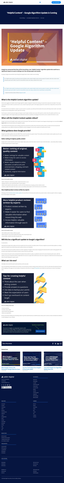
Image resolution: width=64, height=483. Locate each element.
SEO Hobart (35, 465)
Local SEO (34, 383)
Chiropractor (3, 407)
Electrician (3, 410)
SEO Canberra (4, 465)
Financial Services (4, 412)
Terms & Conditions (15, 478)
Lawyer (3, 415)
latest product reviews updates (16, 193)
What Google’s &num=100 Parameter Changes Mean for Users (10, 358)
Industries (34, 416)
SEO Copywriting (35, 395)
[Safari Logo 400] (8, 1)
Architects (3, 405)
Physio (3, 418)
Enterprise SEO (35, 386)
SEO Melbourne (4, 469)
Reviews (34, 405)
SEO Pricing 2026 (4, 448)
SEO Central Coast (36, 462)
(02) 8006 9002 (4, 380)
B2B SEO (34, 389)
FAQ (33, 413)
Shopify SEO (35, 394)
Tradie (2, 428)
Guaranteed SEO (4, 446)
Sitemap (19, 478)
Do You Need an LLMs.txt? (5, 440)
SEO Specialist (35, 381)
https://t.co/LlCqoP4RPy (46, 90)
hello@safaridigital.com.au (5, 382)
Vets (2, 429)
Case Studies (35, 407)
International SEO (35, 392)
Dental (3, 408)
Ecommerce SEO (35, 387)
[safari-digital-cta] (24, 322)
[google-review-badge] (7, 386)
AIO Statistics (3, 452)
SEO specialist (36, 268)
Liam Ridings (23, 18)
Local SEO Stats (4, 449)
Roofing (3, 424)
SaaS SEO (34, 391)
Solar (2, 426)
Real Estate (3, 423)
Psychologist (3, 421)
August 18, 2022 (23, 92)
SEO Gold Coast (35, 464)
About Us (34, 403)
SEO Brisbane (3, 464)
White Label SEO (35, 397)
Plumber (3, 420)
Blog (34, 410)
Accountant (3, 403)
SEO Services (35, 379)
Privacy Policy (10, 478)
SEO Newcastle (4, 471)
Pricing (34, 408)
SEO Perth (3, 472)
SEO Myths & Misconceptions (6, 437)
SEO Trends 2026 (4, 436)
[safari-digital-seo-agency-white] (8, 376)
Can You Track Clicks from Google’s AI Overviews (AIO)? (32, 358)
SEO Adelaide (3, 462)
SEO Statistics (3, 451)
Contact (34, 412)
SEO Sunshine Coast (36, 469)
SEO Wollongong (35, 472)
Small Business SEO (36, 384)
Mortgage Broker (4, 416)
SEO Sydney (35, 471)
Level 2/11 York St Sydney (5, 379)
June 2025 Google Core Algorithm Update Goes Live (53, 358)
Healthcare (3, 413)
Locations (34, 415)
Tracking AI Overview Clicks (6, 439)
